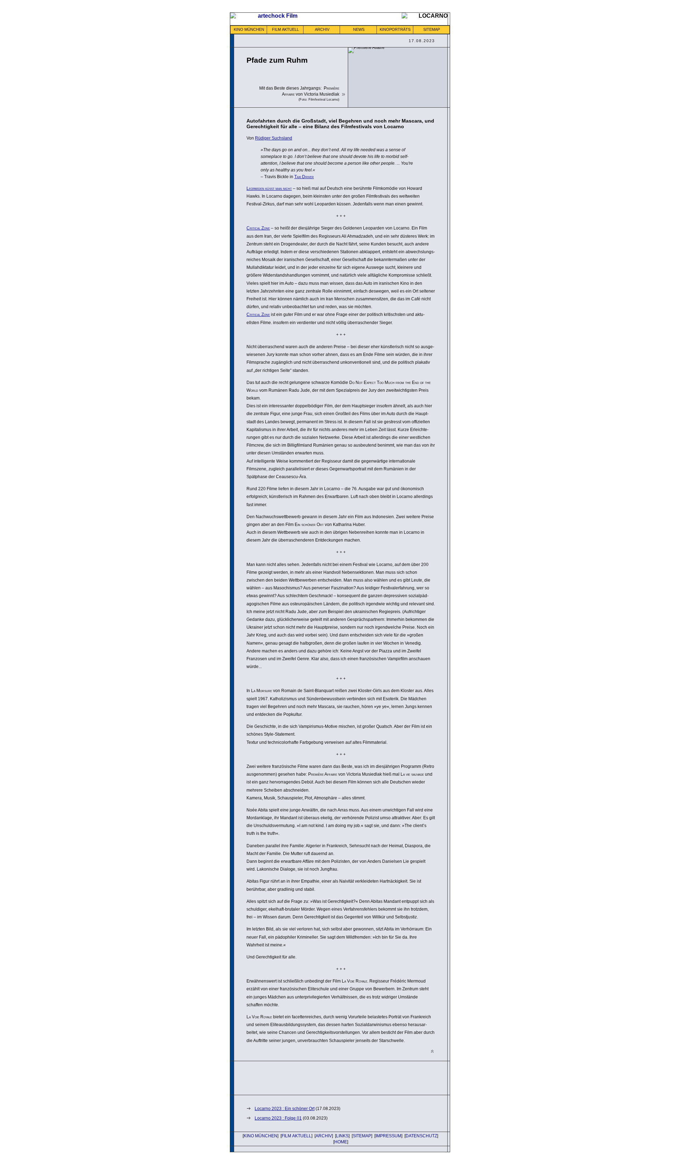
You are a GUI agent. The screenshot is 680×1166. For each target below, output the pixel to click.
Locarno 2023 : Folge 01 (278, 1118)
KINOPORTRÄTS (395, 29)
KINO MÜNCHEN (249, 29)
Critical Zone (258, 228)
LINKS (342, 1135)
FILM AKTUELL (285, 29)
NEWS (358, 29)
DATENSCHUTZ (421, 1135)
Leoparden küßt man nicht (269, 188)
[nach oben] (432, 1051)
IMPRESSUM (388, 1135)
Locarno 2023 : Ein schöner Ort (284, 1108)
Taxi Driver (304, 176)
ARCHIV (322, 29)
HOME (340, 1141)
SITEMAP (431, 29)
